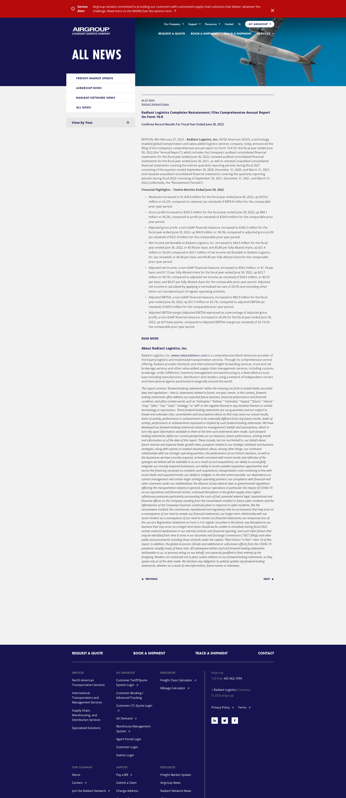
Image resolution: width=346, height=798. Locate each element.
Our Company (172, 24)
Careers (77, 783)
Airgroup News (89, 88)
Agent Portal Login (128, 739)
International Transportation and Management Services (87, 698)
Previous (151, 579)
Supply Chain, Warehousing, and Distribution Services (86, 715)
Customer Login (127, 747)
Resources (211, 24)
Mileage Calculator (173, 688)
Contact (229, 24)
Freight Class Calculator (176, 680)
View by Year (82, 122)
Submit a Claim (126, 783)
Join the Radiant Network (89, 791)
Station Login (125, 755)
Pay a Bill (122, 775)
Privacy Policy (220, 707)
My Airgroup (258, 24)
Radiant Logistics (225, 690)
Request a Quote (171, 33)
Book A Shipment (204, 33)
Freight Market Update (94, 78)
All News (83, 107)
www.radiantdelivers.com (189, 355)
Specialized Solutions (86, 728)
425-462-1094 (233, 678)
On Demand (124, 718)
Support (192, 24)
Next (267, 579)
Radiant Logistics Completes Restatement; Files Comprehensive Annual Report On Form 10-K (205, 114)
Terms (242, 707)
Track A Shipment (237, 33)
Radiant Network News (95, 98)
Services (263, 33)
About (76, 775)
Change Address (127, 791)
